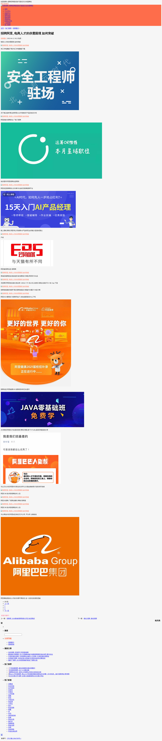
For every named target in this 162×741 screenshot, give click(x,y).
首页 (2, 3)
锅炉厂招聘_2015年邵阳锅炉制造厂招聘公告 (23, 660)
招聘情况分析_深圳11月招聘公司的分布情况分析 (25, 672)
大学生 (10, 703)
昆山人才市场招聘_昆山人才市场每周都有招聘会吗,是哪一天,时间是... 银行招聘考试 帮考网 (39, 674)
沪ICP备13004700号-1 (14, 738)
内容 (9, 727)
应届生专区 (8, 21)
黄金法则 (11, 725)
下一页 (6, 610)
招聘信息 (7, 15)
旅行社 (10, 721)
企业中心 (7, 13)
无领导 (10, 690)
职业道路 (11, 707)
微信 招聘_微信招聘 (90, 618)
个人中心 (7, 11)
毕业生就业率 (12, 731)
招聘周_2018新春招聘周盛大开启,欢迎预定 (21, 618)
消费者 (10, 684)
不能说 (10, 692)
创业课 (10, 701)
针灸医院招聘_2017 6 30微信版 (19, 670)
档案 (9, 709)
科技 (9, 698)
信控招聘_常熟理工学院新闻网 (18, 652)
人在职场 (7, 23)
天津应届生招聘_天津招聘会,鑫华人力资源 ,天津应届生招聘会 (28, 656)
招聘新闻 (11, 644)
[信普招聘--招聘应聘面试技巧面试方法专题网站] (17, 5)
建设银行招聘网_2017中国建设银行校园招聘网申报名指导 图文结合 (30, 654)
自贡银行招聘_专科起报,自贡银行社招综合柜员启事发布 (26, 658)
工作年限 (11, 694)
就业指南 (7, 17)
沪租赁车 (11, 699)
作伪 (9, 713)
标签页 (6, 3)
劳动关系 (11, 719)
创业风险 (11, 729)
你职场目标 (12, 715)
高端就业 (7, 19)
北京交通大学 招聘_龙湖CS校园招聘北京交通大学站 (26, 676)
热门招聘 (7, 25)
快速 (9, 717)
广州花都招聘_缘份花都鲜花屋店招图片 (22, 668)
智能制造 (11, 723)
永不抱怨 (11, 688)
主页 (2, 28)
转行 (9, 705)
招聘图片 (16, 28)
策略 (9, 696)
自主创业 (11, 686)
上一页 (6, 603)
